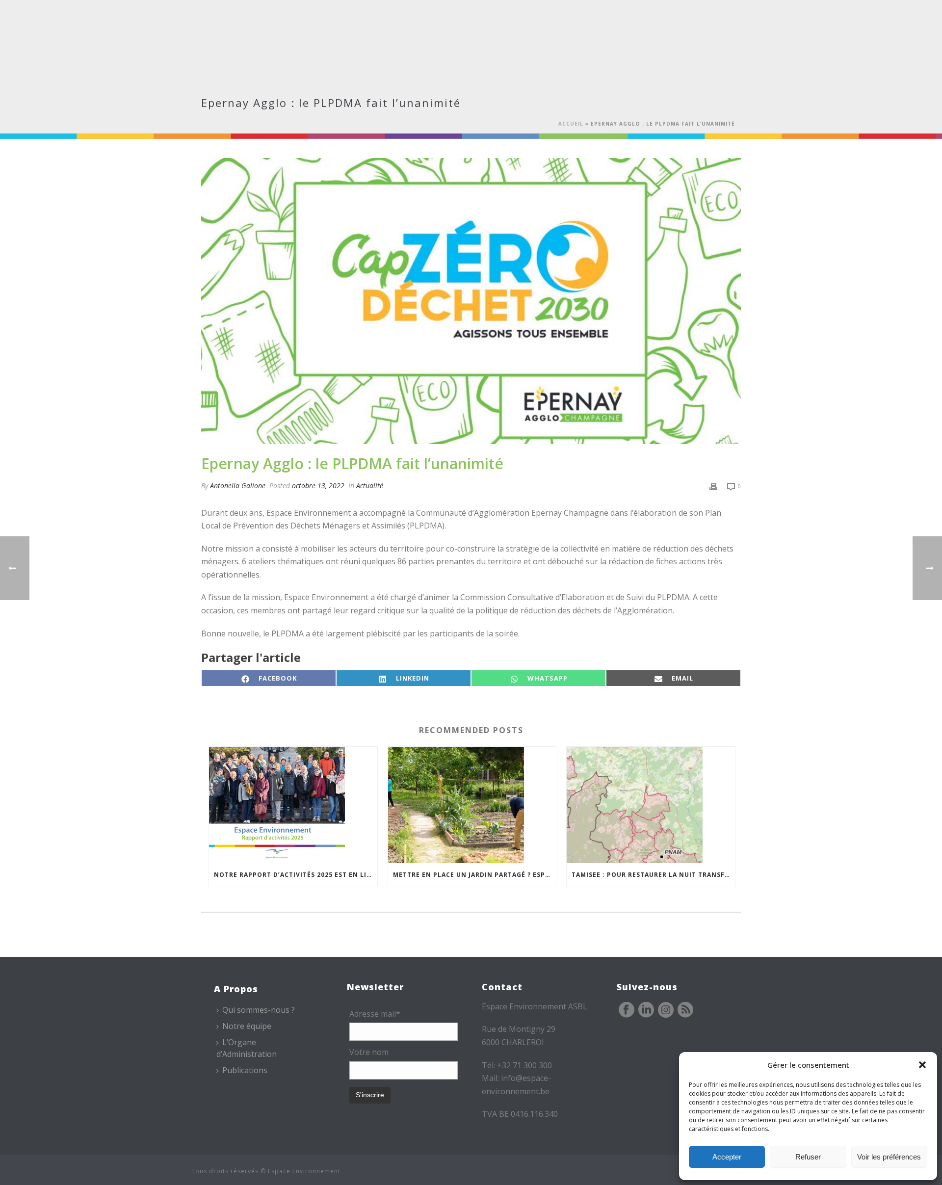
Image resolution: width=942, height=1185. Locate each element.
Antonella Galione (237, 485)
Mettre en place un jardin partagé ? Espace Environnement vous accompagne (474, 874)
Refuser (808, 1157)
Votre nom (369, 1052)
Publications (244, 1070)
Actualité (369, 485)
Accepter (726, 1157)
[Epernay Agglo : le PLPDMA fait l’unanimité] (471, 301)
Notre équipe (246, 1026)
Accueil (570, 123)
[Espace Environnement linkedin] (646, 1010)
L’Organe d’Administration (246, 1048)
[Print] (713, 485)
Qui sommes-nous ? (258, 1009)
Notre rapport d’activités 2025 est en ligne (295, 874)
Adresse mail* (374, 1013)
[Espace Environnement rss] (685, 1010)
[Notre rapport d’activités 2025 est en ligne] (293, 805)
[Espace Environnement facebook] (626, 1010)
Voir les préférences (889, 1157)
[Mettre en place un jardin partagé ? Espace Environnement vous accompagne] (472, 805)
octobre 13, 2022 (318, 485)
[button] (922, 1065)
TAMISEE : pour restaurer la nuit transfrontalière (653, 874)
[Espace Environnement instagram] (666, 1010)
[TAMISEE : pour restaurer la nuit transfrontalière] (651, 805)
